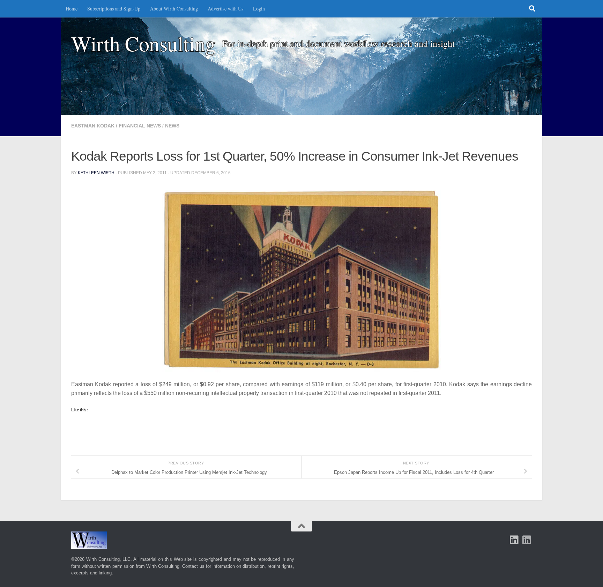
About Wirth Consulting (174, 8)
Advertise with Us (225, 8)
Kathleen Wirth (96, 172)
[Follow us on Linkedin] (527, 540)
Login (259, 8)
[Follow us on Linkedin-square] (514, 540)
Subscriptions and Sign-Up (113, 8)
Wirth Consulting (143, 43)
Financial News (140, 126)
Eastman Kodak (92, 126)
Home (71, 8)
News (172, 126)
